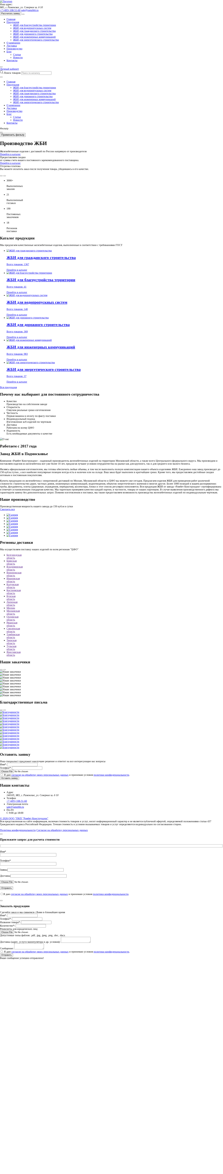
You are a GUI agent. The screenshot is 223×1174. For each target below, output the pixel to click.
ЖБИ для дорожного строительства (33, 34)
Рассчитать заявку (10, 13)
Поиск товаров (12, 72)
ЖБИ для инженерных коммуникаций (34, 36)
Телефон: (5, 767)
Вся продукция (8, 387)
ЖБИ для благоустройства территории (34, 25)
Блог (9, 51)
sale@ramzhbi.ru (30, 10)
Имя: (3, 764)
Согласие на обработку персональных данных (62, 830)
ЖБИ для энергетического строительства (36, 39)
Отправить (6, 955)
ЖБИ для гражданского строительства (34, 31)
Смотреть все (7, 509)
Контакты (12, 60)
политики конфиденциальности (111, 775)
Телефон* (5, 860)
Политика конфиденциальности (18, 830)
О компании (13, 42)
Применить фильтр (12, 134)
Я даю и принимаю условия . (67, 775)
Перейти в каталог (10, 154)
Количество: (7, 925)
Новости (18, 57)
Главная (11, 19)
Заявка (3, 869)
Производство (14, 48)
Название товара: (10, 922)
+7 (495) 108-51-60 (10, 10)
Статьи (17, 54)
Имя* (3, 851)
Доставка (12, 45)
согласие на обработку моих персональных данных (40, 775)
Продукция (13, 22)
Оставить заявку (9, 778)
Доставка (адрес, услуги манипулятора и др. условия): (30, 941)
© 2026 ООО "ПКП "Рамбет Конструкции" (24, 818)
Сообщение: (7, 948)
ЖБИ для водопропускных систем (32, 28)
